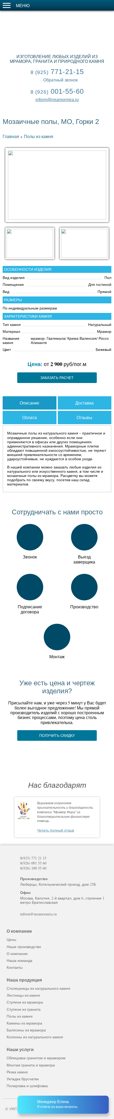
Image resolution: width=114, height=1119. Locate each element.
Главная (11, 136)
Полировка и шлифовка (27, 1085)
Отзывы (84, 417)
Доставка (84, 403)
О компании (17, 953)
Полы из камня (38, 136)
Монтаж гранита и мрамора (31, 1065)
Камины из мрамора (24, 1023)
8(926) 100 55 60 (33, 868)
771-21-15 (57, 71)
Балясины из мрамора (26, 1029)
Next (106, 817)
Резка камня (17, 1071)
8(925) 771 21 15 (33, 858)
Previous (7, 817)
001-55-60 (57, 91)
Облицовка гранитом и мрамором (36, 1057)
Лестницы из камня (23, 995)
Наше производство (24, 946)
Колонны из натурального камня (35, 1036)
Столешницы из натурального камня (38, 988)
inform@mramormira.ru (57, 99)
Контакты (15, 967)
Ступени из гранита (24, 1009)
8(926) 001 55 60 (33, 863)
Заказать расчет (57, 378)
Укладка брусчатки (23, 1078)
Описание (29, 403)
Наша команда (19, 960)
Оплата (29, 417)
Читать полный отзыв (55, 830)
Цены (11, 939)
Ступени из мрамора (25, 1002)
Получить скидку (57, 735)
